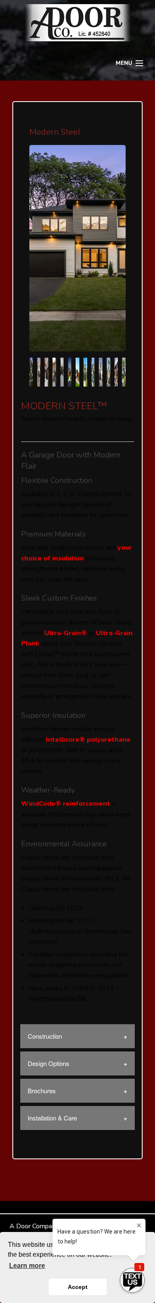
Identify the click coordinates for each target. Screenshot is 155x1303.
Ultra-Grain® (65, 633)
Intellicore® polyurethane (88, 739)
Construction (45, 1036)
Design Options (48, 1063)
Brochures (42, 1090)
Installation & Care (52, 1117)
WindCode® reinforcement (65, 803)
